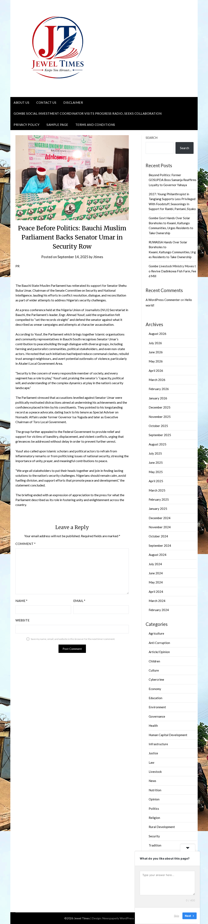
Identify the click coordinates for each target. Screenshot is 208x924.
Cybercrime (156, 679)
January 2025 (158, 508)
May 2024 (156, 582)
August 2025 (157, 444)
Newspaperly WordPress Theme (123, 918)
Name (21, 601)
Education (155, 698)
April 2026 (156, 370)
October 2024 (158, 536)
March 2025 (157, 490)
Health (153, 725)
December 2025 (159, 407)
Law (151, 762)
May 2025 (156, 472)
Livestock (155, 771)
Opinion (154, 799)
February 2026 (159, 389)
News (152, 781)
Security (154, 836)
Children (154, 661)
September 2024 (160, 545)
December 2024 (159, 518)
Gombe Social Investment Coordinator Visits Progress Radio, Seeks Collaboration (87, 113)
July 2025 (155, 453)
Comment (25, 544)
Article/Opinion (159, 652)
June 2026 (156, 352)
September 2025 (160, 435)
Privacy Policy (26, 124)
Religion (154, 817)
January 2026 (158, 398)
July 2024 (155, 564)
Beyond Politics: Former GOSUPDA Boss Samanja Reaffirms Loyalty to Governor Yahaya (172, 180)
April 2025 (156, 481)
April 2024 (156, 591)
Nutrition (155, 790)
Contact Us (46, 102)
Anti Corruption (159, 643)
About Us (21, 102)
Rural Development (162, 827)
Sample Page (57, 124)
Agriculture (156, 633)
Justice (153, 753)
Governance (157, 716)
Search (151, 137)
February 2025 (159, 499)
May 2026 (156, 361)
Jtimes (98, 257)
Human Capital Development (168, 735)
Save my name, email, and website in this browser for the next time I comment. (73, 638)
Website (22, 620)
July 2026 (155, 343)
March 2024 (157, 601)
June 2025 (156, 462)
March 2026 (157, 380)
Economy (155, 689)
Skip (176, 915)
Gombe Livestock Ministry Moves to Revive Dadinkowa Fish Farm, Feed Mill (172, 271)
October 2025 (158, 426)
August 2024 (157, 554)
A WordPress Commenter (163, 300)
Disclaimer (73, 102)
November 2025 (160, 416)
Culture (154, 670)
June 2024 (156, 573)
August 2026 (157, 333)
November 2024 (160, 527)
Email (79, 601)
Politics (154, 808)
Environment (157, 707)
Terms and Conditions (95, 124)
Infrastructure (158, 744)
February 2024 (159, 610)
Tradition (155, 845)
